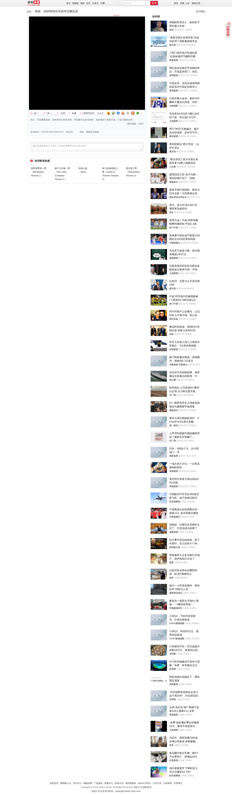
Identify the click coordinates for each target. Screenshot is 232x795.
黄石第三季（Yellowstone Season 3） (133, 172)
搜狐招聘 (87, 783)
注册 (182, 3)
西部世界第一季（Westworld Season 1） (38, 172)
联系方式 (119, 783)
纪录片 (95, 3)
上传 (187, 3)
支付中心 (77, 783)
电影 (82, 3)
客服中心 (108, 783)
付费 (102, 3)
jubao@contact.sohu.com (127, 791)
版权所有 (147, 787)
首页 (68, 3)
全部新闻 (167, 783)
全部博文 (178, 783)
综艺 (88, 3)
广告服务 (98, 783)
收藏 (74, 113)
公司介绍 (157, 783)
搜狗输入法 (65, 783)
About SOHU (144, 783)
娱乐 (29, 11)
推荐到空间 (88, 113)
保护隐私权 (130, 783)
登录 (176, 3)
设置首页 (54, 783)
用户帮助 (200, 11)
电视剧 (75, 3)
